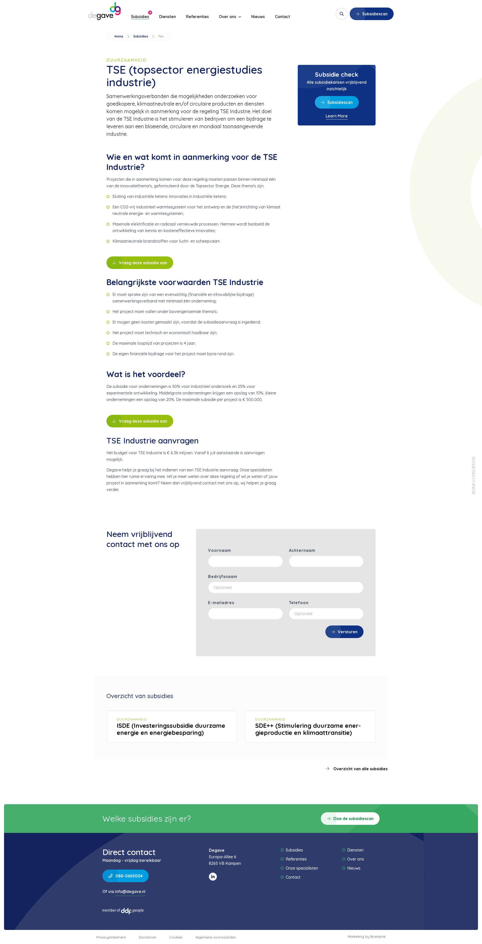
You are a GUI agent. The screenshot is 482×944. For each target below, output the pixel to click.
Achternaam (302, 550)
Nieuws (258, 16)
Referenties (197, 16)
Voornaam (219, 550)
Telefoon (299, 602)
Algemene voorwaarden (216, 937)
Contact (282, 16)
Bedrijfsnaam (222, 576)
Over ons (228, 16)
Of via (123, 891)
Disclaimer (147, 937)
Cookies (176, 937)
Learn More (337, 115)
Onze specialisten (302, 868)
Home (118, 36)
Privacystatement (111, 937)
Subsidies (140, 16)
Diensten (167, 16)
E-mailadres (221, 602)
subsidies (140, 36)
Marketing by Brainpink (367, 936)
